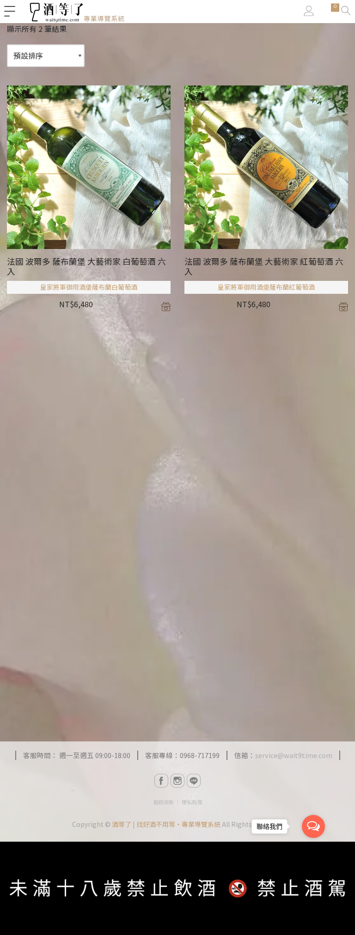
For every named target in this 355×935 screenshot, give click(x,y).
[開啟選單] (9, 11)
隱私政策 (192, 802)
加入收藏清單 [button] (166, 306)
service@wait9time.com (293, 755)
